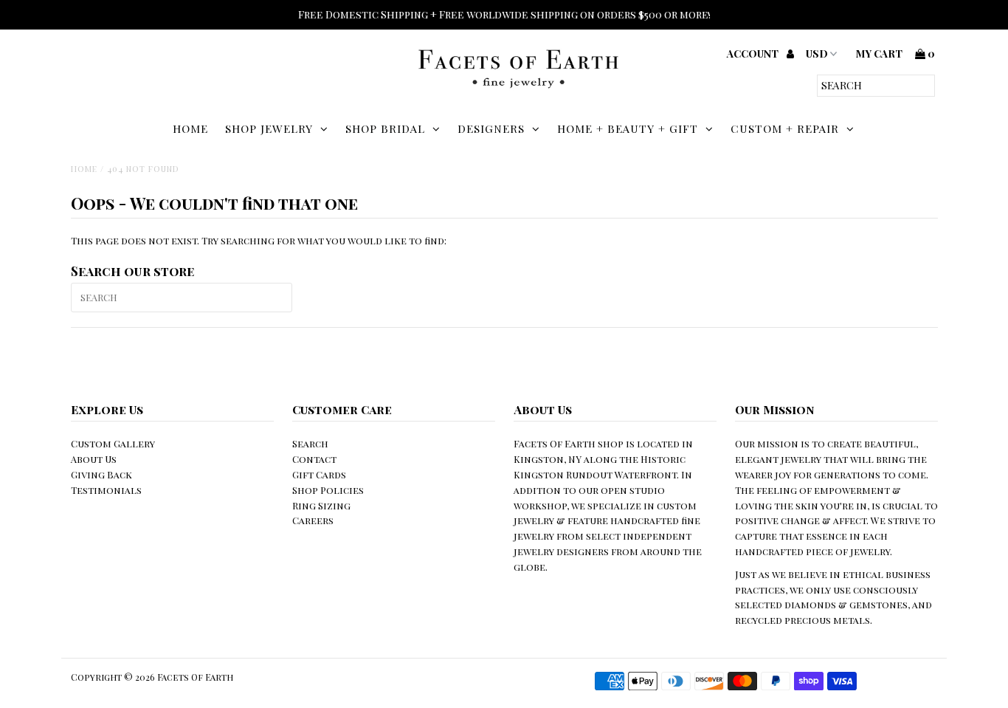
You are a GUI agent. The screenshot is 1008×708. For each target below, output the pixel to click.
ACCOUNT (754, 54)
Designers (491, 128)
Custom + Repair (785, 128)
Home (190, 128)
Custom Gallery (113, 443)
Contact (314, 459)
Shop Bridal (385, 128)
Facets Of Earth (195, 677)
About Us (94, 459)
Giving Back (101, 474)
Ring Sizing (321, 505)
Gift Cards (319, 474)
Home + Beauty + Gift (627, 128)
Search (310, 443)
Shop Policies (328, 490)
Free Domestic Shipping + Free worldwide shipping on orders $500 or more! (504, 14)
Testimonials (106, 490)
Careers (313, 520)
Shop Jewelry (269, 128)
